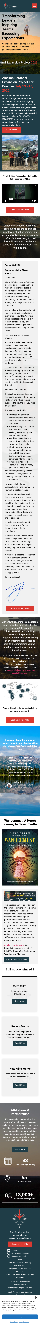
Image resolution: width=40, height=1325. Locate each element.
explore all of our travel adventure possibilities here (21, 671)
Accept (20, 1317)
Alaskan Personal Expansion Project (20, 1274)
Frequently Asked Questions (20, 1268)
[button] (37, 1297)
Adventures (20, 1271)
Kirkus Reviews (20, 1284)
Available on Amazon (14, 945)
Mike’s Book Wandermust (20, 1282)
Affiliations (20, 1277)
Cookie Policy (14, 1322)
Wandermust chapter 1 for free (20, 1287)
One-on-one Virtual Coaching (20, 1262)
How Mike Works (20, 1265)
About (20, 1259)
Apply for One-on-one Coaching (20, 1292)
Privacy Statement (24, 1322)
